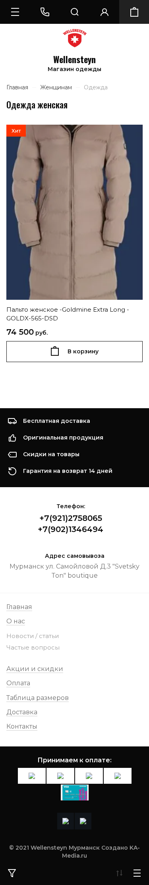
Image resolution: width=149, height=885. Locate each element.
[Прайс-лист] (137, 873)
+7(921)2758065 (70, 518)
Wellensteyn (74, 59)
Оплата (18, 683)
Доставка (21, 712)
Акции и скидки (34, 669)
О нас (15, 621)
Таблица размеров (37, 698)
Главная (19, 607)
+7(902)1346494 (70, 529)
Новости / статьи (32, 636)
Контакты (21, 726)
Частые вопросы (33, 647)
